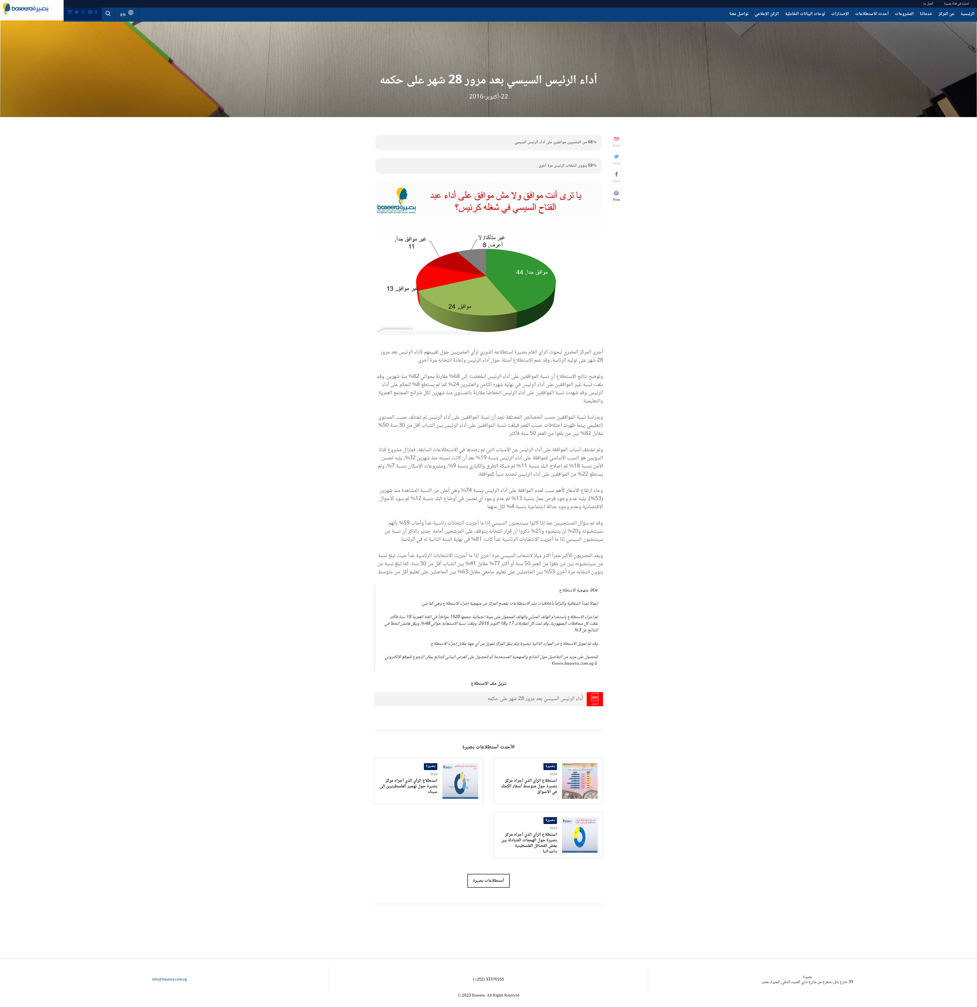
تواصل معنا (739, 14)
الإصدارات (840, 14)
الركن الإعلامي (767, 14)
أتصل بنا (928, 4)
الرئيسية (967, 14)
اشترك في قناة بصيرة (956, 4)
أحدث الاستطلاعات (872, 14)
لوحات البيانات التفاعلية (805, 14)
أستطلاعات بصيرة (488, 881)
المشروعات (904, 14)
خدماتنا (926, 14)
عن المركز (946, 14)
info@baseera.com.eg (169, 980)
